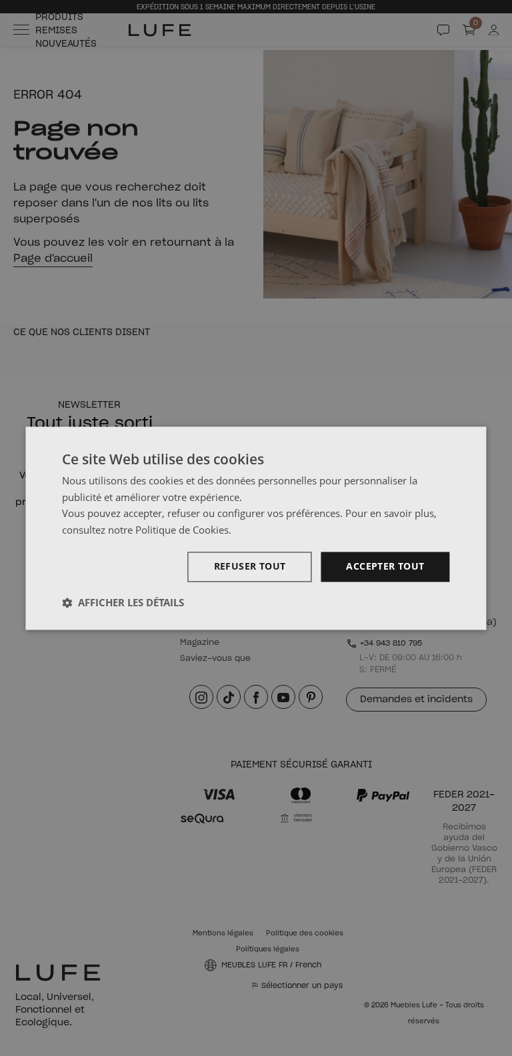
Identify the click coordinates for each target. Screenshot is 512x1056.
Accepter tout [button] (385, 566)
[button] (123, 602)
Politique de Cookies (182, 530)
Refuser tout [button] (250, 566)
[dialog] (255, 528)
